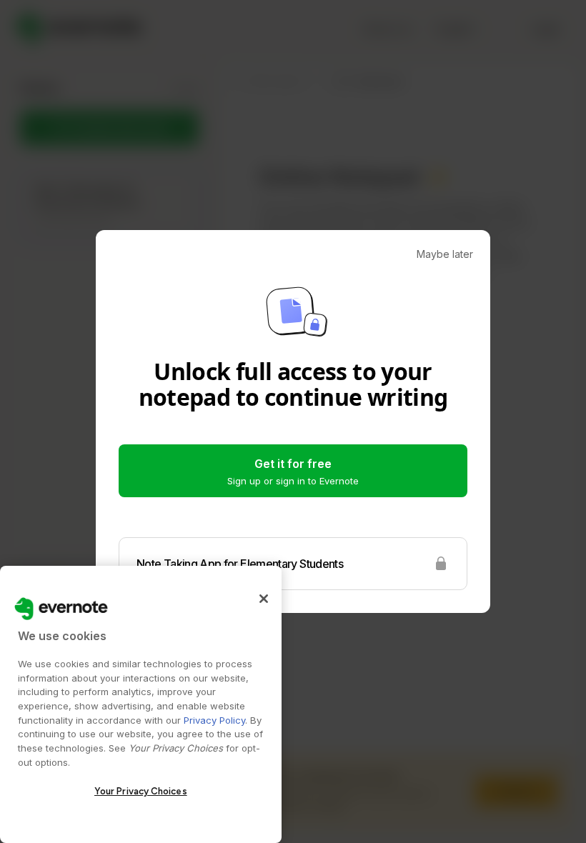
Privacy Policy (214, 720)
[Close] (263, 598)
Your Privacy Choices (140, 791)
